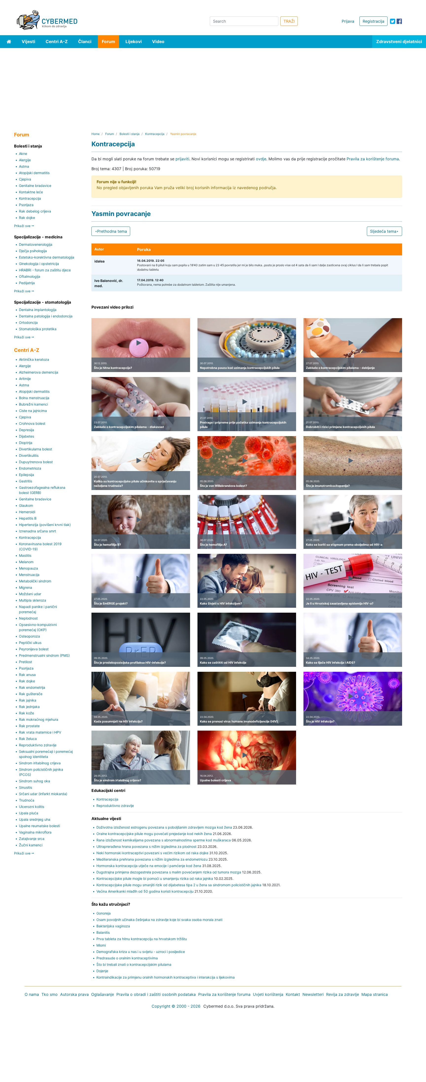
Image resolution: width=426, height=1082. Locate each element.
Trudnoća (26, 800)
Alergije (25, 160)
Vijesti (28, 41)
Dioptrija (25, 443)
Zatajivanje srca (31, 838)
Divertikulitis (28, 455)
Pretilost (25, 662)
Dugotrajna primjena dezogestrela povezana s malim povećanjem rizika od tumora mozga (168, 872)
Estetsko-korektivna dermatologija (46, 257)
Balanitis (103, 932)
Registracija (373, 21)
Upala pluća (28, 813)
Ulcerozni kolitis (31, 806)
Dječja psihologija (33, 251)
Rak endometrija (32, 687)
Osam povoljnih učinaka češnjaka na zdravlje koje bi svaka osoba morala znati (159, 920)
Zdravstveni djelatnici (399, 41)
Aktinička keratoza (34, 359)
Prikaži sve (23, 226)
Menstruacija (29, 575)
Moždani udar (30, 594)
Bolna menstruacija (34, 398)
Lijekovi (133, 41)
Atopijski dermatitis (34, 173)
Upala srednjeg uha (34, 819)
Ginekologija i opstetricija (39, 264)
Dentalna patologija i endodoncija (45, 316)
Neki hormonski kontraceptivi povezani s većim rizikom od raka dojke (152, 853)
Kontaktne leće (31, 192)
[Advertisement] (213, 84)
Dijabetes (26, 436)
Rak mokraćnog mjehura (38, 719)
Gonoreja (103, 913)
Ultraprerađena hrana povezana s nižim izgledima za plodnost (146, 846)
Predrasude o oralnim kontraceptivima (127, 958)
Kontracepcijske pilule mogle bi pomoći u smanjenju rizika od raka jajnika (154, 878)
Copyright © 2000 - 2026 (176, 1006)
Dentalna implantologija (37, 310)
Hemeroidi (27, 512)
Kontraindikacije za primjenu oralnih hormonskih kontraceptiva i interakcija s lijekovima (165, 977)
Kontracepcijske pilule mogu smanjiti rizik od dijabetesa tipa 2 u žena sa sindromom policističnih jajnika (178, 885)
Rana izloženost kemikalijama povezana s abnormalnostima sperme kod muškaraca (163, 840)
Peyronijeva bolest (34, 649)
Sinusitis (25, 787)
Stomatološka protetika (37, 329)
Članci (84, 41)
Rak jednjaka (29, 707)
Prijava (348, 21)
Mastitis (25, 555)
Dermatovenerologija (35, 244)
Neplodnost (28, 618)
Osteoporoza (29, 636)
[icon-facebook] (399, 21)
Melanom (26, 562)
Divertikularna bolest (35, 449)
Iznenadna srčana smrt (37, 531)
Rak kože (26, 713)
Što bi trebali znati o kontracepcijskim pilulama (133, 964)
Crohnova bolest (32, 423)
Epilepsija (26, 475)
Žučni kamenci (30, 845)
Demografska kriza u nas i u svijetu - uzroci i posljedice (140, 952)
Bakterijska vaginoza (113, 926)
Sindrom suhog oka (34, 781)
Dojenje (102, 971)
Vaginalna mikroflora (35, 832)
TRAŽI (289, 21)
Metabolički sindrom (35, 581)
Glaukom (26, 505)
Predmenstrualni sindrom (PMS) (44, 655)
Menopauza (28, 568)
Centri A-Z (57, 41)
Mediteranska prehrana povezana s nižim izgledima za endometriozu (152, 859)
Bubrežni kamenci (33, 404)
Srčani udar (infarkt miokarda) (43, 794)
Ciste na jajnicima (33, 411)
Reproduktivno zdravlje (37, 745)
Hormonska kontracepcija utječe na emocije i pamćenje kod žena (148, 866)
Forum (108, 41)
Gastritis (25, 481)
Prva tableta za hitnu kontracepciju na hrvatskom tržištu (141, 939)
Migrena (25, 587)
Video (158, 41)
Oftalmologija (29, 276)
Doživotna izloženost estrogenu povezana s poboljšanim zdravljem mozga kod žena (164, 827)
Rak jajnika (27, 700)
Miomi (101, 945)
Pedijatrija (27, 283)
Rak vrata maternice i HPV (40, 732)
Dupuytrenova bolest (36, 462)
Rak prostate (29, 726)
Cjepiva (25, 179)
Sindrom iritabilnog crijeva (40, 763)
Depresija (26, 430)
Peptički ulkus (30, 642)
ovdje (261, 158)
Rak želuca (28, 739)
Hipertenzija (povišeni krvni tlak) (45, 525)
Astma (24, 166)
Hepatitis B (27, 518)
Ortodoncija (28, 322)
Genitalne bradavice (35, 185)
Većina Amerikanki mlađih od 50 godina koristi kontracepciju (145, 891)
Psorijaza (26, 205)
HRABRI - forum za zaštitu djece (45, 270)
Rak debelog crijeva (35, 211)
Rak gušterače (30, 694)
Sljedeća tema (383, 231)
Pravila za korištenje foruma (373, 158)
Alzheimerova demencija (38, 372)
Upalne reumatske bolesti (39, 826)
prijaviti (182, 158)
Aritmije (25, 379)
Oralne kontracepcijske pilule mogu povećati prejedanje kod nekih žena (154, 834)
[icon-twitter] (393, 21)
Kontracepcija (30, 198)
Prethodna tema (112, 231)
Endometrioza (30, 468)
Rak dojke (27, 217)
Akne (23, 153)
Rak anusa (27, 674)
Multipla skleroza (32, 600)
